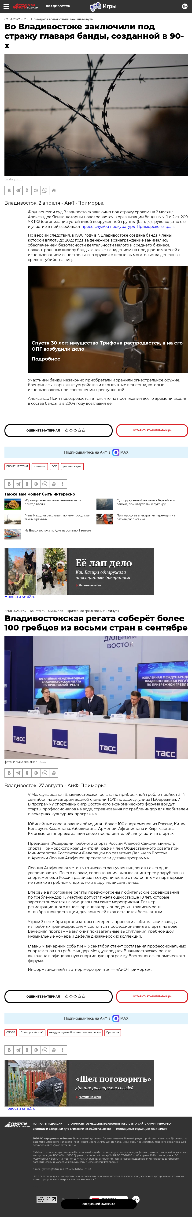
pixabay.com (13, 179)
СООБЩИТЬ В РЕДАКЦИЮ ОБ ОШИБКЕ (141, 1129)
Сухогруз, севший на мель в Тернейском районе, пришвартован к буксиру (146, 502)
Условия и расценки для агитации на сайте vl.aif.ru (72, 1129)
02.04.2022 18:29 (15, 19)
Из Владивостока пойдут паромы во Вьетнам (58, 530)
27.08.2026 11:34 (15, 611)
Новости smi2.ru (20, 597)
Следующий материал (98, 1204)
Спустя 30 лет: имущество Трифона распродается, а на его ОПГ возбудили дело (107, 346)
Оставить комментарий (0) (152, 430)
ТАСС (42, 762)
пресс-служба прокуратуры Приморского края (127, 226)
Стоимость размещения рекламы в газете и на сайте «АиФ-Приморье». (120, 1123)
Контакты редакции (47, 1123)
